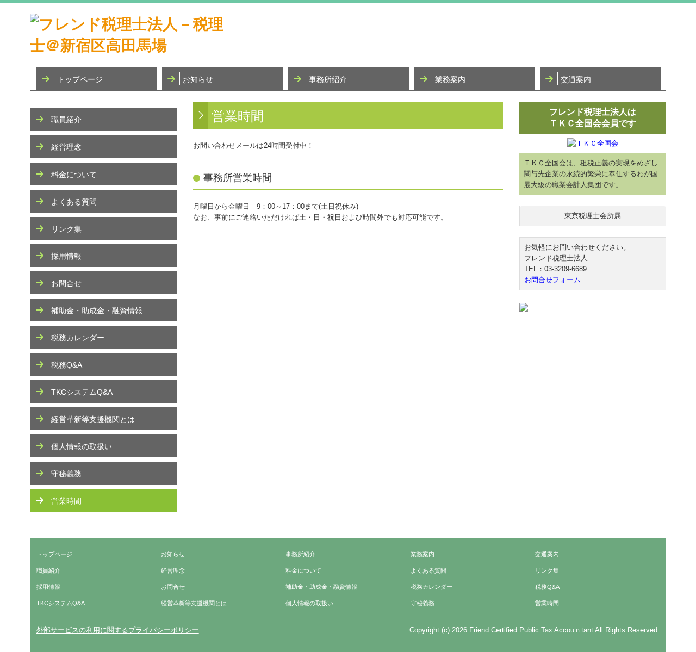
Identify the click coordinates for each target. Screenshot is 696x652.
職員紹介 (66, 119)
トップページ (80, 79)
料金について (74, 174)
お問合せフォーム (552, 280)
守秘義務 (66, 473)
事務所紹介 (328, 79)
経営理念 (66, 146)
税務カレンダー (77, 337)
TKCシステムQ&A (82, 392)
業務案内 (450, 79)
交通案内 (576, 79)
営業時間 (66, 500)
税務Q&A (66, 365)
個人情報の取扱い (81, 446)
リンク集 (66, 229)
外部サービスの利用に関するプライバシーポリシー (117, 630)
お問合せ (66, 283)
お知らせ (198, 79)
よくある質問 (74, 201)
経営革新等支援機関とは (93, 419)
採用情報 (66, 256)
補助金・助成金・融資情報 (96, 310)
